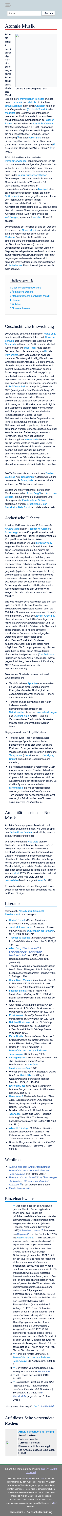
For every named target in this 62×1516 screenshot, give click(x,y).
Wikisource (44, 1371)
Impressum (16, 1512)
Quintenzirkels (21, 715)
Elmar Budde (16, 1036)
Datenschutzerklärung (39, 1512)
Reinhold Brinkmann (20, 1022)
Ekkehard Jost (17, 1085)
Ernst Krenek (34, 503)
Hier (42, 1478)
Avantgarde (27, 480)
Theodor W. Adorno (38, 528)
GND (36, 1406)
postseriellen (12, 880)
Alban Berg (35, 137)
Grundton (40, 105)
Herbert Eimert (17, 920)
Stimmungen (16, 787)
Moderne (10, 237)
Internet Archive (24, 1237)
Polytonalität (11, 354)
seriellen (37, 217)
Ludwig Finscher (18, 1057)
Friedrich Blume (17, 990)
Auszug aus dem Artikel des (29, 1170)
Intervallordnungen (47, 712)
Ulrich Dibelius (28, 1075)
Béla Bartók (24, 507)
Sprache (32, 683)
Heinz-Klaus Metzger (20, 980)
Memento (49, 1230)
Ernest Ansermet (45, 615)
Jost (16, 873)
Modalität (10, 112)
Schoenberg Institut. (30, 1230)
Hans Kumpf (16, 1096)
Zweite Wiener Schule (33, 500)
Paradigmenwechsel (16, 160)
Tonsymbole (15, 755)
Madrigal (42, 189)
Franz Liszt (50, 333)
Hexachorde (31, 439)
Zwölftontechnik (17, 386)
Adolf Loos (15, 1113)
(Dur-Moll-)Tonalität (37, 109)
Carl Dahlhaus (46, 654)
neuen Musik (12, 528)
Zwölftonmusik (13, 914)
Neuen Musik (29, 230)
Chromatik (10, 344)
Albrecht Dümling (18, 1128)
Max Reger (30, 347)
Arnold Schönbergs (43, 123)
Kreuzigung (48, 755)
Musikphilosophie (18, 1188)
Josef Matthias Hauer (20, 927)
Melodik (32, 102)
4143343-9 (46, 1406)
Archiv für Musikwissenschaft (23, 1066)
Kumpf (41, 880)
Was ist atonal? (30, 948)
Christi (12, 758)
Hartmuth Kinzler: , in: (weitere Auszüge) (33, 1181)
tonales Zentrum (13, 105)
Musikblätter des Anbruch (40, 930)
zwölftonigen (11, 217)
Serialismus (27, 476)
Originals (22, 1234)
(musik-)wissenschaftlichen (32, 175)
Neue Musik (25, 911)
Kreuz (27, 755)
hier (30, 1478)
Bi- (45, 351)
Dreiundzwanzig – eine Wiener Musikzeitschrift (25, 953)
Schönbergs (11, 532)
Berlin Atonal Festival (21, 832)
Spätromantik (12, 196)
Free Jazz (32, 841)
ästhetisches (15, 265)
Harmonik (17, 102)
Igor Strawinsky (43, 542)
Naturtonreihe (16, 712)
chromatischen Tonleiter (31, 98)
